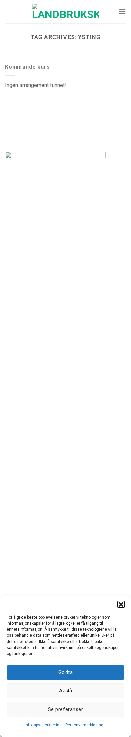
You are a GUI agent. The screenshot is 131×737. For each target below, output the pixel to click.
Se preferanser (65, 709)
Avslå (65, 691)
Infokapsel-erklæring (43, 725)
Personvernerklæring (84, 725)
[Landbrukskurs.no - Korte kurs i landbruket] (65, 11)
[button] (121, 604)
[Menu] (122, 11)
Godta (65, 672)
